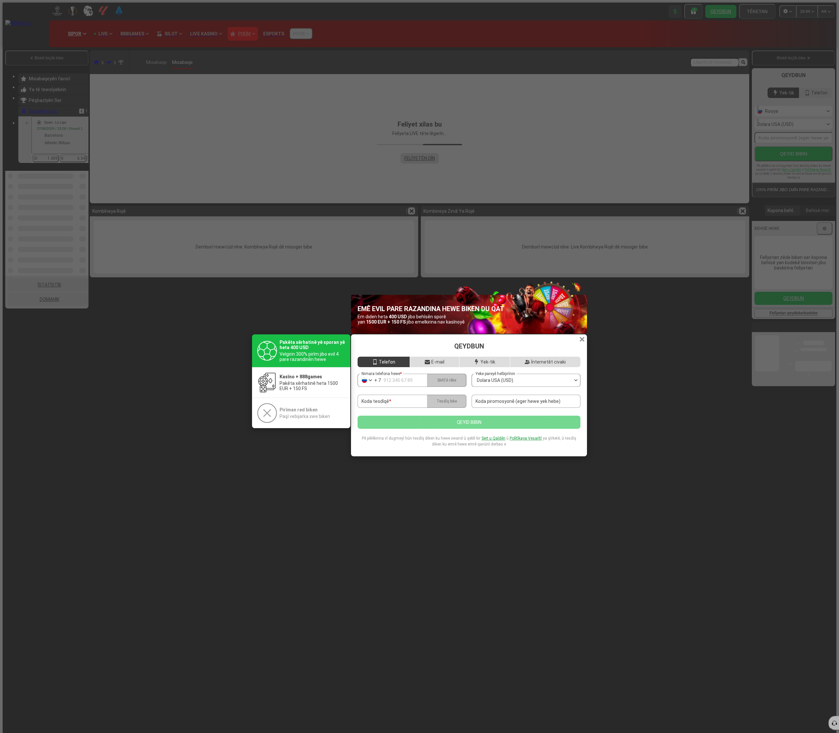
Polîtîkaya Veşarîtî (526, 438)
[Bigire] (582, 339)
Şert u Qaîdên (493, 438)
